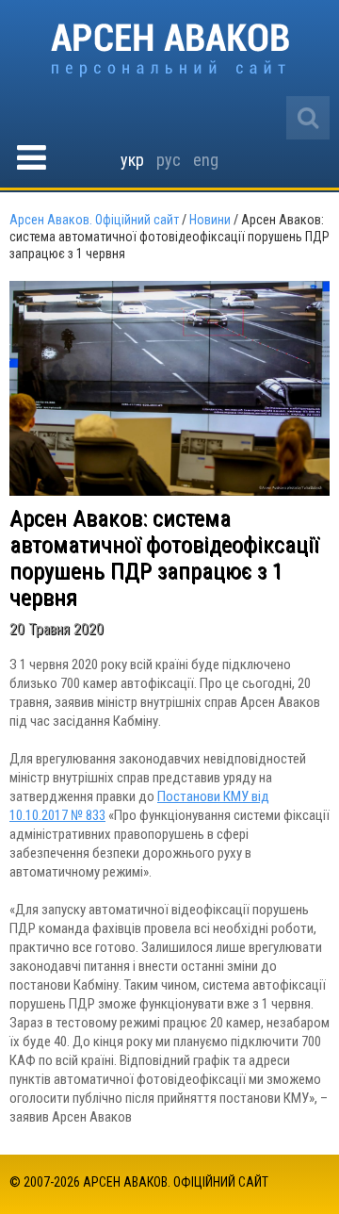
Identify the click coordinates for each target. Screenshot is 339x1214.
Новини (210, 219)
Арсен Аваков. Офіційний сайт (170, 50)
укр (132, 160)
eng (205, 160)
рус (168, 160)
